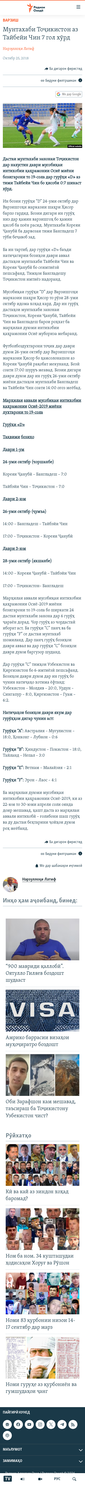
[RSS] (72, 1424)
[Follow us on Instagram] (40, 1424)
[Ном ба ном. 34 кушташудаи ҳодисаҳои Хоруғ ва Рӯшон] (42, 1229)
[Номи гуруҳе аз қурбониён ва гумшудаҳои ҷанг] (42, 1358)
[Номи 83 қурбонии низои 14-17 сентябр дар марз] (42, 1293)
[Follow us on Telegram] (61, 1424)
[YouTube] (40, 1479)
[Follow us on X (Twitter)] (51, 1424)
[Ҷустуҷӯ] (74, 1479)
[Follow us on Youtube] (29, 1424)
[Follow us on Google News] (7, 1424)
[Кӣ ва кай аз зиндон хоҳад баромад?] (42, 1165)
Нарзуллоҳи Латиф (18, 49)
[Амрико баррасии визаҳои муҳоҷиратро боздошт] (42, 1011)
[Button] (63, 69)
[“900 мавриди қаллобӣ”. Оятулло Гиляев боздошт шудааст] (42, 939)
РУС (57, 1479)
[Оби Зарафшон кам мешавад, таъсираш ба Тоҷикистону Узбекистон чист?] (42, 1075)
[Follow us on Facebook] (18, 1424)
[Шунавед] (22, 1479)
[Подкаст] (7, 1435)
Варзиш (10, 21)
